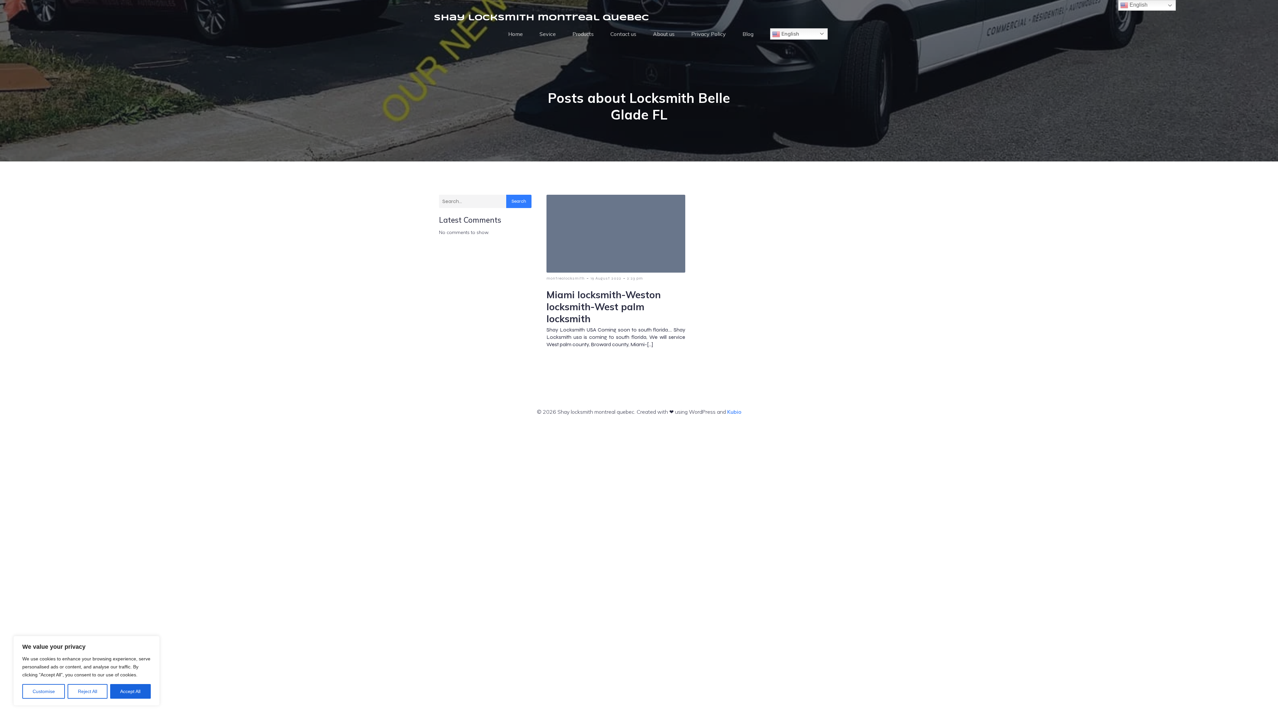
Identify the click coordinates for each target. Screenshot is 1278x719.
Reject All (87, 691)
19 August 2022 (605, 278)
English (789, 33)
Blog (748, 34)
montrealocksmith (565, 278)
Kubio (734, 411)
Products (583, 34)
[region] (86, 671)
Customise (44, 691)
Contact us (623, 34)
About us (664, 34)
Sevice (547, 34)
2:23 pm (635, 278)
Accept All (130, 691)
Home (515, 34)
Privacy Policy (708, 34)
